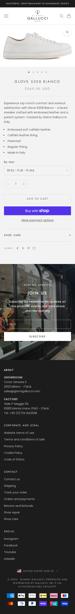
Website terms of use (19, 433)
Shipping (10, 486)
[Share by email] (34, 248)
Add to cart (37, 199)
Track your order (15, 492)
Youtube (10, 552)
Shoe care (11, 519)
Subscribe (37, 336)
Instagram (11, 539)
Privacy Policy (13, 446)
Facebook (11, 545)
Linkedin (9, 559)
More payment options (38, 220)
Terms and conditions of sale (24, 439)
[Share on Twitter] (23, 248)
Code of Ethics (14, 459)
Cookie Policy (13, 453)
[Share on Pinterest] (28, 248)
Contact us (12, 479)
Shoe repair (12, 512)
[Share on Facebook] (17, 248)
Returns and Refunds (18, 506)
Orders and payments (19, 499)
